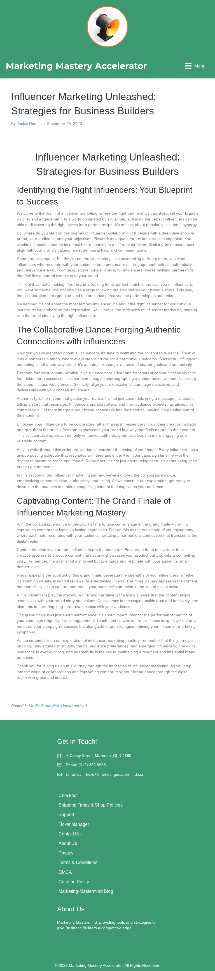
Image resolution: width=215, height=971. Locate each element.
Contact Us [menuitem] (70, 833)
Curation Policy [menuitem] (74, 881)
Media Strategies (44, 705)
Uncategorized (74, 705)
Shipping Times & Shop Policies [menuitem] (91, 805)
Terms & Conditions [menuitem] (78, 862)
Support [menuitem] (66, 814)
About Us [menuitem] (68, 843)
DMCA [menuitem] (65, 872)
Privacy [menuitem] (66, 853)
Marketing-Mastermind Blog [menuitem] (86, 891)
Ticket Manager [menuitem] (74, 824)
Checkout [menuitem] (68, 795)
